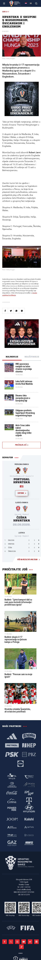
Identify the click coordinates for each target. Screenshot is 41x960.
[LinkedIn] (36, 941)
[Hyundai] (29, 809)
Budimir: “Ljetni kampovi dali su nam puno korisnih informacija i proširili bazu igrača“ (18, 602)
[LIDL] (20, 763)
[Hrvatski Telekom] (29, 801)
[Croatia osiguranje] (11, 785)
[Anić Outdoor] (11, 827)
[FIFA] (28, 928)
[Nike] (11, 736)
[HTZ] (11, 777)
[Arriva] (29, 827)
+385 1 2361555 (25, 887)
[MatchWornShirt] (29, 843)
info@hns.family (26, 890)
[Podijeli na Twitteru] (10, 310)
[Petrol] (11, 745)
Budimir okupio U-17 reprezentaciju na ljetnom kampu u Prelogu (16, 639)
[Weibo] (30, 941)
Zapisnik (21, 493)
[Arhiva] (36, 3)
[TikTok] (21, 946)
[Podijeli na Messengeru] (22, 310)
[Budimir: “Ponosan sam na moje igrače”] (20, 658)
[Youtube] (23, 941)
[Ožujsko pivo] (29, 736)
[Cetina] (11, 801)
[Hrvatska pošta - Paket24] (29, 777)
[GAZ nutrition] (11, 843)
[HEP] (29, 745)
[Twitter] (11, 941)
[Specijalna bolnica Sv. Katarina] (29, 835)
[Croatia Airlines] (29, 785)
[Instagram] (17, 941)
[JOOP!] (11, 819)
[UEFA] (11, 928)
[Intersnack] (29, 793)
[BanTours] (11, 835)
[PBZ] (29, 754)
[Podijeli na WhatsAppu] (16, 310)
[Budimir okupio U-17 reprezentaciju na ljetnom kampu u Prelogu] (20, 621)
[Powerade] (11, 809)
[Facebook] (4, 941)
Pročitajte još (20, 445)
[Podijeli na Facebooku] (5, 310)
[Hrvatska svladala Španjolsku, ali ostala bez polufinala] (20, 693)
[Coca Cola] (11, 793)
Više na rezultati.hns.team (27, 560)
